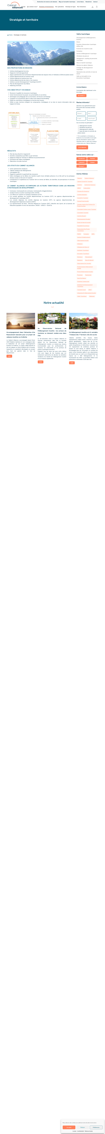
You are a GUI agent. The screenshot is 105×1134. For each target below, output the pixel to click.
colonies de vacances (83, 191)
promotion (80, 275)
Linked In (81, 162)
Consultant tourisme (82, 212)
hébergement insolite (83, 240)
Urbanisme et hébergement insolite (86, 293)
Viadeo (92, 162)
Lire (9, 356)
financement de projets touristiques (83, 229)
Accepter (69, 1127)
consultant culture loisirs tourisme (86, 209)
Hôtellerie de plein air (82, 56)
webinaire (92, 296)
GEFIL (93, 234)
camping (79, 185)
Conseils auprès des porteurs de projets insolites (86, 205)
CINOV (79, 188)
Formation (79, 51)
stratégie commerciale (83, 281)
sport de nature (81, 278)
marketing (79, 260)
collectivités (87, 188)
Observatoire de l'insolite (84, 263)
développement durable (83, 219)
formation (86, 234)
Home (10, 35)
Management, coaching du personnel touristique (86, 59)
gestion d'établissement (83, 237)
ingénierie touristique (83, 250)
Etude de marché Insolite (83, 222)
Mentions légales (89, 1131)
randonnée (88, 275)
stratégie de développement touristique (85, 285)
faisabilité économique (83, 226)
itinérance (79, 257)
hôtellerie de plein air (83, 247)
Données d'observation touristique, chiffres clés (86, 45)
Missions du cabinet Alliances (84, 65)
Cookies (74, 1131)
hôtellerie (79, 244)
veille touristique (81, 296)
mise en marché (89, 260)
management (88, 257)
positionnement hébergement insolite (85, 267)
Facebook (82, 159)
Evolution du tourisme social (84, 49)
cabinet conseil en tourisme (84, 181)
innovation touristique (83, 253)
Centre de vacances (90, 185)
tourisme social (81, 290)
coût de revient (81, 216)
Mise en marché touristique (84, 63)
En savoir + (81, 95)
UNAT (90, 290)
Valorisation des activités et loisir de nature (86, 73)
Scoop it (81, 166)
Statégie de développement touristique (84, 68)
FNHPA (79, 234)
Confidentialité (80, 1131)
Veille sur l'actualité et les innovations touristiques (83, 77)
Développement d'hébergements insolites (86, 38)
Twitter (92, 159)
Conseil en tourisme (82, 198)
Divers (78, 42)
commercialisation (82, 194)
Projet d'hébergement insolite (85, 271)
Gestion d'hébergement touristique (86, 53)
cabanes (79, 178)
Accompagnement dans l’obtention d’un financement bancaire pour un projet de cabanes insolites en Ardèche (20, 334)
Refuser (82, 1127)
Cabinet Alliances (89, 178)
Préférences (96, 1127)
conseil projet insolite (83, 201)
